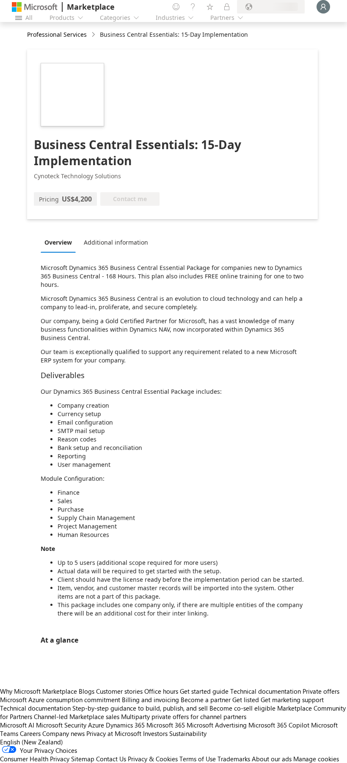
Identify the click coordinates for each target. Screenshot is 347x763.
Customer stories (119, 691)
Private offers (321, 691)
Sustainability (188, 733)
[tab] (60, 242)
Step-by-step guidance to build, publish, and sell (140, 708)
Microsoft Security (61, 725)
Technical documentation (265, 691)
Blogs (86, 691)
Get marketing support (292, 699)
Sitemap (82, 759)
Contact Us (111, 759)
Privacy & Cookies (153, 759)
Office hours (161, 691)
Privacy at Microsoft (113, 733)
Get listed (245, 699)
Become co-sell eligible (242, 708)
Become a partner (206, 699)
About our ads (272, 759)
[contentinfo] (94, 35)
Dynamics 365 (125, 725)
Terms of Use (197, 759)
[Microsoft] (35, 7)
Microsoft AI (17, 725)
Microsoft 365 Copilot (278, 725)
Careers (30, 733)
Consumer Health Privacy (34, 759)
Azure (96, 725)
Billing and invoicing (150, 699)
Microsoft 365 (165, 725)
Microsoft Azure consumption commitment (61, 699)
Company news (63, 733)
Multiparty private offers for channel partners (183, 716)
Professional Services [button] (57, 34)
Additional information (116, 242)
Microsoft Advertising (217, 725)
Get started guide (204, 691)
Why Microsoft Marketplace (38, 691)
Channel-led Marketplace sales (76, 716)
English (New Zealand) (31, 742)
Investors (155, 733)
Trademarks (234, 759)
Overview (58, 242)
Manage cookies (316, 759)
